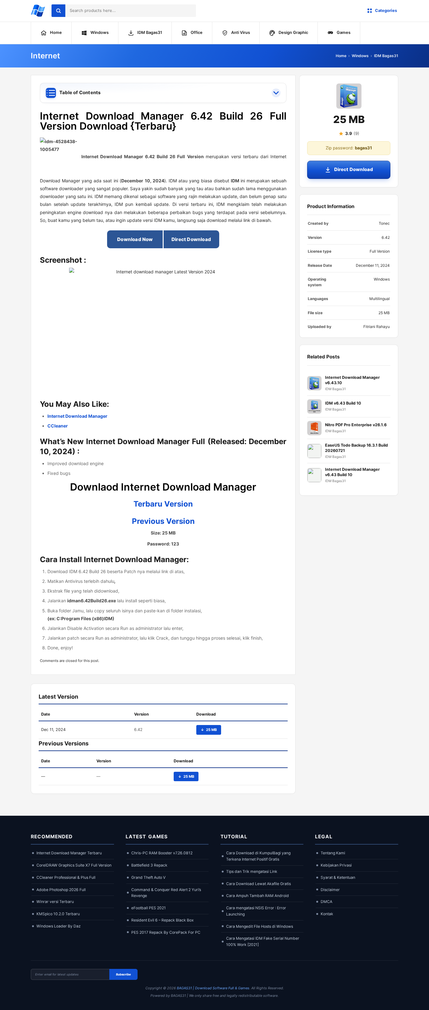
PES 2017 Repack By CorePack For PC (165, 932)
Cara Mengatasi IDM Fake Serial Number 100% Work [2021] (262, 941)
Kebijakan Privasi (336, 865)
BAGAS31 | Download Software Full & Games (213, 988)
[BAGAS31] (38, 10)
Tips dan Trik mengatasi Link (251, 871)
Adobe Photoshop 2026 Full (61, 889)
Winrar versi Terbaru (55, 901)
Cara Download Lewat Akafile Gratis (258, 883)
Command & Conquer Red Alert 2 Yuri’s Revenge (166, 892)
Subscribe (123, 974)
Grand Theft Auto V (148, 877)
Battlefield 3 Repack (149, 865)
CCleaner (57, 425)
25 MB (209, 730)
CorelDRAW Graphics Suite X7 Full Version (73, 865)
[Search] (58, 10)
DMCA (326, 901)
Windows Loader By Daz (58, 926)
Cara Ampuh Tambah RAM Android (257, 895)
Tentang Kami (333, 853)
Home (341, 55)
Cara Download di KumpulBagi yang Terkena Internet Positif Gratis (258, 856)
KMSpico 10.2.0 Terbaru (58, 913)
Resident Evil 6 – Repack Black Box (162, 920)
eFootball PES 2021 (148, 907)
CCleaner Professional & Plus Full (65, 877)
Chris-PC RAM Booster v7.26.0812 (162, 853)
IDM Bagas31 (386, 55)
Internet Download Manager (77, 416)
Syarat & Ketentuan (338, 877)
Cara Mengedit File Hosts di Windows (259, 926)
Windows (360, 55)
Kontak (327, 913)
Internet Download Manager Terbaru (69, 853)
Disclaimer (330, 889)
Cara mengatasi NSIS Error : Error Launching (256, 910)
